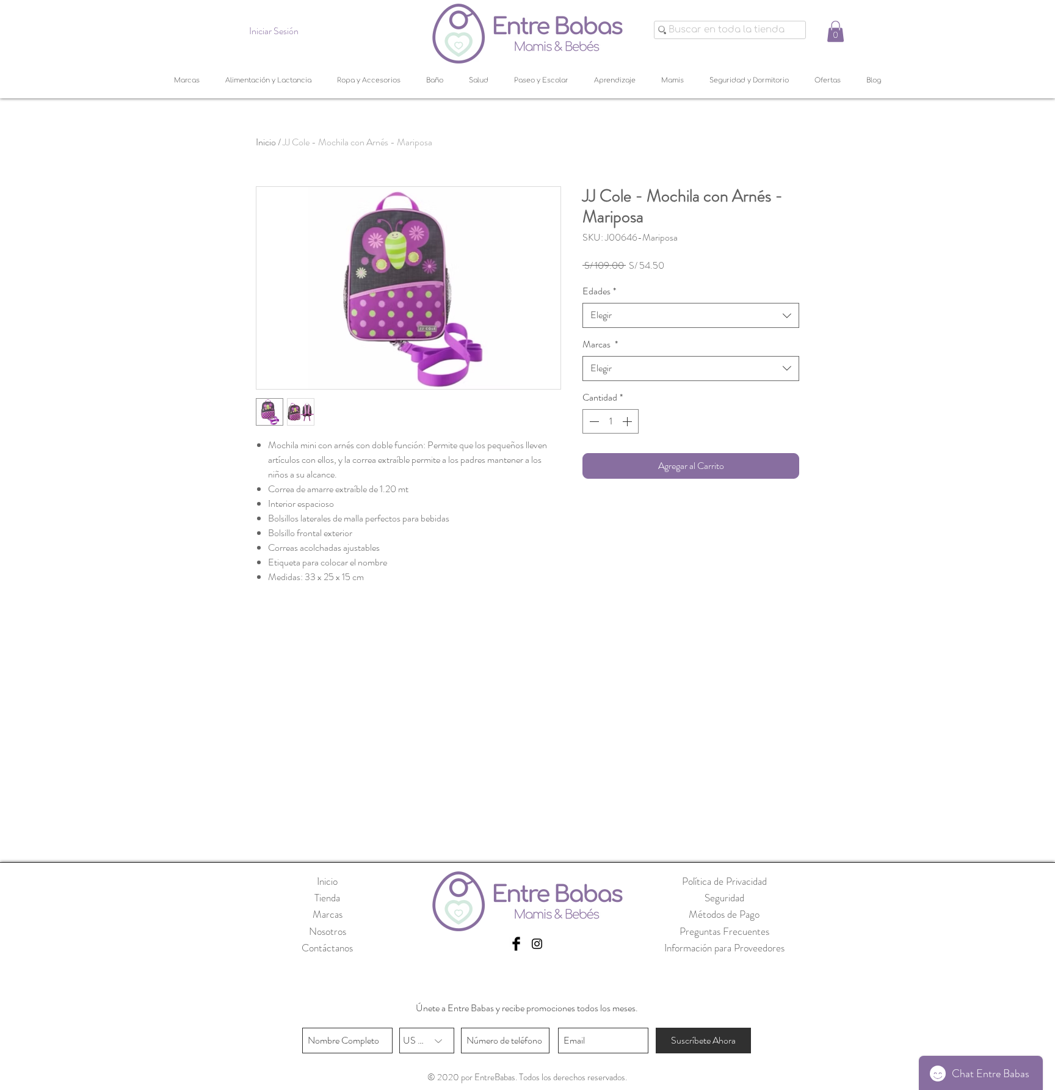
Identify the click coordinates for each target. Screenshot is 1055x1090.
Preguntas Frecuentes (724, 931)
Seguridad (724, 897)
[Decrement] (592, 421)
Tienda (327, 897)
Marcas (600, 344)
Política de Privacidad (724, 881)
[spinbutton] (610, 421)
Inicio (266, 142)
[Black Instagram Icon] (537, 944)
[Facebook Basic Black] (516, 944)
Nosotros (327, 931)
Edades (599, 291)
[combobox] (690, 315)
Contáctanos (327, 947)
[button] (835, 31)
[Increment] (628, 421)
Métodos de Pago (724, 914)
